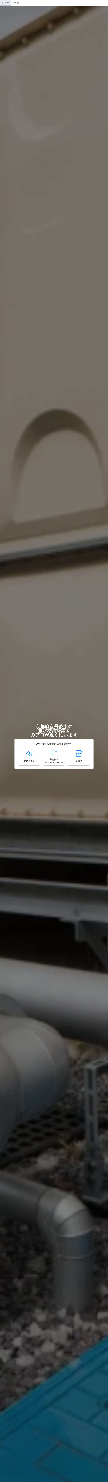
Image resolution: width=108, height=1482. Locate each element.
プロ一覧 (16, 3)
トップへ (6, 3)
